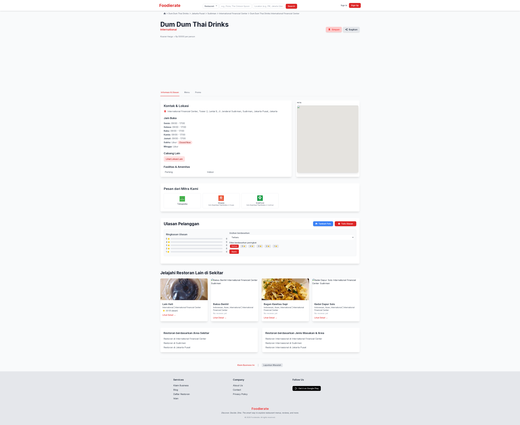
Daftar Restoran (181, 394)
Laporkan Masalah (272, 365)
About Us (238, 385)
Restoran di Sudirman (175, 343)
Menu (187, 92)
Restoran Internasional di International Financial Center (293, 338)
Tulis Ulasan (347, 224)
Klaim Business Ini (246, 365)
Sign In (344, 5)
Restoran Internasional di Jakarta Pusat (285, 347)
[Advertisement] (260, 63)
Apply (234, 251)
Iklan (175, 398)
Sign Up (355, 5)
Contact (237, 389)
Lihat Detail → (169, 315)
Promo (198, 92)
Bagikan (353, 29)
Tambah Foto (324, 224)
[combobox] (236, 6)
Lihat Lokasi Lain (174, 159)
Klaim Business (181, 385)
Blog (175, 389)
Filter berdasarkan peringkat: (243, 242)
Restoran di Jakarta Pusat (177, 347)
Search (291, 6)
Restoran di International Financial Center (185, 338)
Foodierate (170, 5)
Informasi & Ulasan (170, 92)
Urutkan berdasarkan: (239, 233)
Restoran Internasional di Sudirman (283, 343)
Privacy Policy (240, 394)
